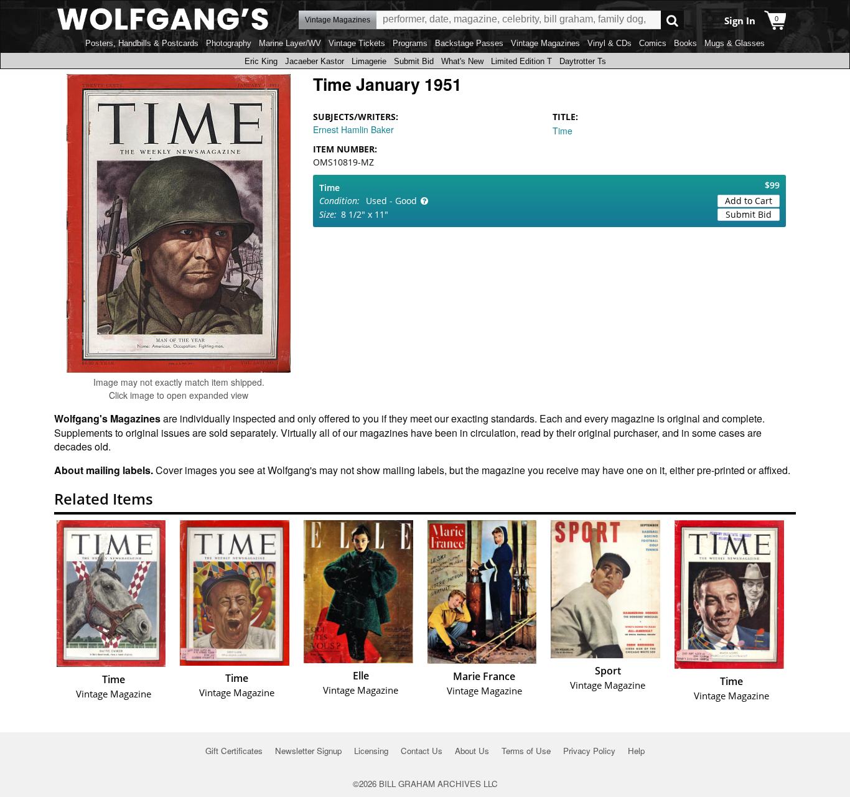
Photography (228, 43)
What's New (462, 61)
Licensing (371, 750)
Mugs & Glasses (734, 43)
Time (562, 130)
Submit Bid (414, 61)
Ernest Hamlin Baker (353, 129)
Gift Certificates (234, 750)
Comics (652, 43)
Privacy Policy (589, 750)
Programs (410, 43)
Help (636, 750)
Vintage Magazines (545, 43)
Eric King (261, 61)
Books (685, 43)
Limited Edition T (521, 61)
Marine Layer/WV (290, 43)
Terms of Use (526, 750)
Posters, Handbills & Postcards (141, 43)
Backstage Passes (469, 43)
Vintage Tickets (357, 43)
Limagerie (369, 61)
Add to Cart (748, 201)
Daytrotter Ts (582, 61)
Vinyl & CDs (609, 43)
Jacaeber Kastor (314, 61)
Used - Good (391, 201)
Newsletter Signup (308, 750)
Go (672, 20)
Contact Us (421, 750)
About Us (472, 750)
